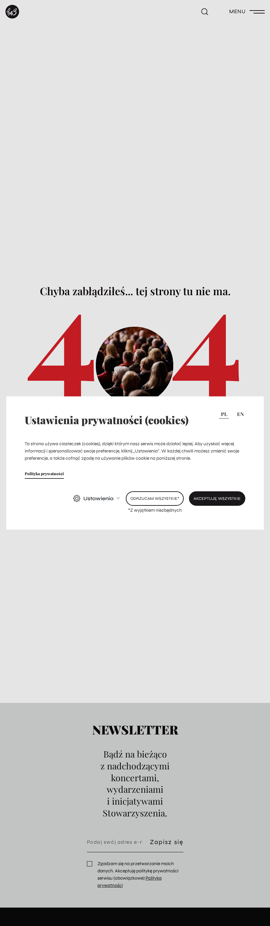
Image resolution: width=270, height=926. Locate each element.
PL (224, 414)
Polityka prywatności (44, 473)
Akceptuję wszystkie (217, 498)
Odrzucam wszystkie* (154, 498)
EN (240, 414)
